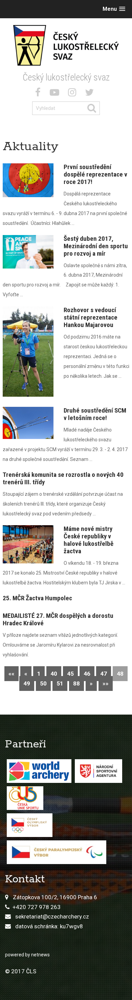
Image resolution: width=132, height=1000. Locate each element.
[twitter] (91, 93)
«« (11, 673)
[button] (114, 9)
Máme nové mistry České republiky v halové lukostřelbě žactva (88, 540)
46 (87, 673)
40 (53, 673)
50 (43, 683)
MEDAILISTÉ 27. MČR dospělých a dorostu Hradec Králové (58, 619)
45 (70, 673)
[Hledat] (93, 108)
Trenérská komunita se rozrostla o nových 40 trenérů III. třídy (63, 478)
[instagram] (73, 93)
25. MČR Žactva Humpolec (37, 598)
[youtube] (55, 93)
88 (76, 683)
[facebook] (39, 93)
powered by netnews (27, 954)
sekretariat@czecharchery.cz (52, 916)
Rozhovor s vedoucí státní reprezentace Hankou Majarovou (90, 317)
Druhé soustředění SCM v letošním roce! (95, 414)
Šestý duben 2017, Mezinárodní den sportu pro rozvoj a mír (96, 246)
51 (60, 683)
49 (26, 683)
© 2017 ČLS (20, 971)
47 (103, 673)
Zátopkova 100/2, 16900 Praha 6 (55, 897)
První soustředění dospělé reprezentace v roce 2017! (95, 174)
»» (106, 683)
